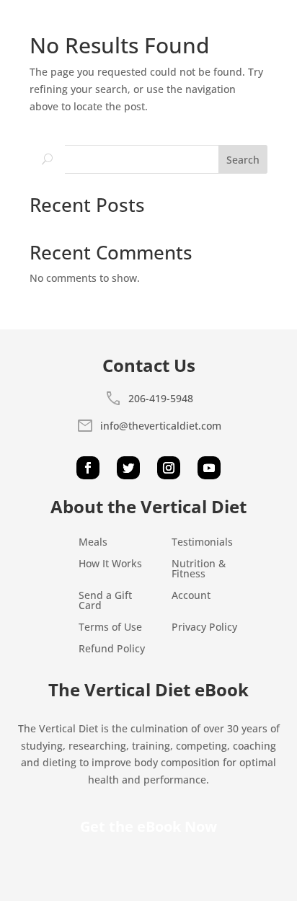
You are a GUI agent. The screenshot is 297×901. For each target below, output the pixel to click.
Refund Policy (112, 649)
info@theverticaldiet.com (160, 425)
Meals (93, 543)
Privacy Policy (204, 628)
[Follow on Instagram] (168, 467)
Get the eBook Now (148, 826)
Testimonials (202, 543)
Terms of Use (110, 628)
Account (191, 596)
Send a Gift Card (105, 601)
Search (243, 160)
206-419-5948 (160, 398)
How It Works (110, 564)
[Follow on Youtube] (209, 467)
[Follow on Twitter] (128, 467)
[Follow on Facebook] (87, 467)
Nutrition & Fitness (199, 569)
